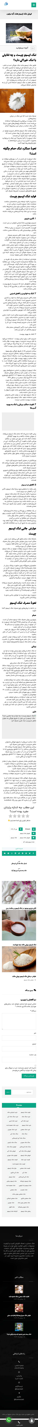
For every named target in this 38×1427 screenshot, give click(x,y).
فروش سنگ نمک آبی (25, 1151)
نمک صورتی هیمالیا (23, 1207)
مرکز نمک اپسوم (12, 1168)
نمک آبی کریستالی (24, 1177)
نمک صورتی (11, 1203)
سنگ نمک (24, 1134)
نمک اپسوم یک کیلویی (25, 1185)
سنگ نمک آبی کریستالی (18, 1138)
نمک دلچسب (23, 1190)
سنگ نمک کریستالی (25, 1147)
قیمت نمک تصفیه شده (19, 1164)
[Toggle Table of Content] (31, 48)
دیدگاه (33, 1011)
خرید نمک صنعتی (25, 1129)
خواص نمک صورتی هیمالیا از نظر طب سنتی (19, 1316)
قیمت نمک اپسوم (12, 1160)
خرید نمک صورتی (12, 1129)
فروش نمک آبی (11, 1151)
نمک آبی (24, 1172)
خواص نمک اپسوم (29, 980)
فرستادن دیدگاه (29, 1076)
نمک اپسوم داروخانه (25, 1181)
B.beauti (27, 829)
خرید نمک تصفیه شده (12, 1125)
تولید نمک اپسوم (25, 1112)
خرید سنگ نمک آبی (12, 1117)
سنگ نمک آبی (14, 1134)
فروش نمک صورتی (12, 1155)
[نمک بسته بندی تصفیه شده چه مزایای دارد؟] (19, 1327)
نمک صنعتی (13, 1190)
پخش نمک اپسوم (26, 1211)
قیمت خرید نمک (25, 1160)
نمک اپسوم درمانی (12, 1181)
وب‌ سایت (32, 1055)
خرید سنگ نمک (26, 1117)
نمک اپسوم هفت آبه (28, 842)
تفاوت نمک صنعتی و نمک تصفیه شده (19, 1297)
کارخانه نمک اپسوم (12, 1211)
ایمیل (34, 1044)
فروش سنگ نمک (11, 1147)
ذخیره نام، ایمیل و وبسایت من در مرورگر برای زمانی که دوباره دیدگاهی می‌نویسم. (20, 1069)
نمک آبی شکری (15, 1172)
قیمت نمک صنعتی (25, 1168)
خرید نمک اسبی (13, 1121)
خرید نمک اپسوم (26, 1125)
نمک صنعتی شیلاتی (12, 1198)
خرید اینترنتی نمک (12, 1112)
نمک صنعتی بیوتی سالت (18, 1194)
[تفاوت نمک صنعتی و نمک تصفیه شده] (19, 1289)
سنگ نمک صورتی (25, 1142)
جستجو (8, 1092)
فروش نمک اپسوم (25, 833)
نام (35, 1033)
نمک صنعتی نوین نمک (24, 1203)
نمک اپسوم (14, 838)
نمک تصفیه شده (10, 1185)
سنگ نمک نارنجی (12, 1142)
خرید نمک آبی (25, 1121)
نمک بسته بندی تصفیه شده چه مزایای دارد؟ (19, 1334)
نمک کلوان (12, 1207)
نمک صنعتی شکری (26, 1198)
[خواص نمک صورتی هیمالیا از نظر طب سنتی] (19, 1308)
